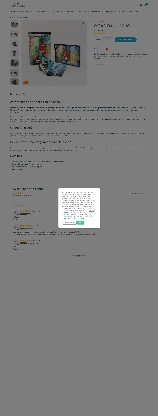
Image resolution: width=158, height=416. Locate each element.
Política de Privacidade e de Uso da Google (77, 217)
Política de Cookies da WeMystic (78, 211)
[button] (69, 222)
